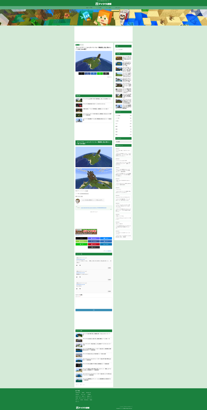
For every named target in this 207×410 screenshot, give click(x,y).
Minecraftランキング (79, 235)
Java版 (82, 44)
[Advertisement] (103, 34)
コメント (77, 296)
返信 (110, 267)
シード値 (78, 44)
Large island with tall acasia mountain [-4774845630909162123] (93, 207)
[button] (106, 73)
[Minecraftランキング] (86, 231)
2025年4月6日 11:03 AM (80, 272)
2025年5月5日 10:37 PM (80, 284)
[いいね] (76, 265)
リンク (122, 406)
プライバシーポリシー (128, 406)
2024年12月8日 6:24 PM (80, 259)
